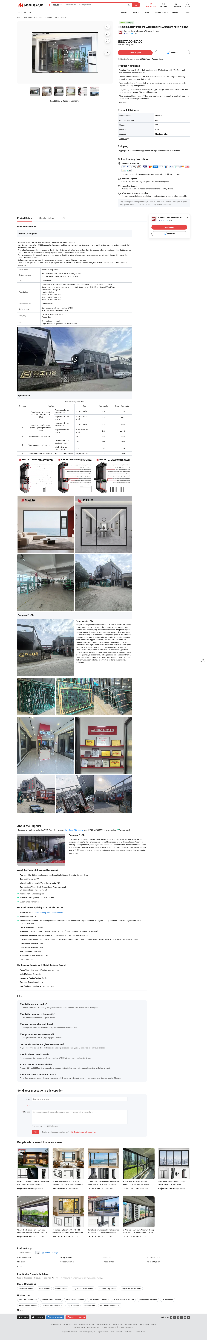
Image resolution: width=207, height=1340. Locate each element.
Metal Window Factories (98, 1300)
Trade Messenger (55, 1317)
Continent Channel (131, 1324)
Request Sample (158, 59)
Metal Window (60, 17)
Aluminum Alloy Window (107, 1288)
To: (29, 1105)
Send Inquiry (135, 53)
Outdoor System (66, 1262)
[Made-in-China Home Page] (30, 4)
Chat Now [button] (174, 53)
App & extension (161, 12)
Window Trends (89, 1305)
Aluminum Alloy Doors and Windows (48, 912)
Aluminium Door (152, 1257)
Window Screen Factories (51, 1300)
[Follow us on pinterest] (185, 1317)
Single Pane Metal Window (131, 1288)
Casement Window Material (52, 1305)
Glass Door (108, 1257)
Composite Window (26, 1288)
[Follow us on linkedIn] (188, 1317)
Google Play (38, 1317)
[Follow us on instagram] (178, 1317)
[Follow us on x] (174, 1317)
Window (50, 17)
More (19, 1310)
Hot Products (55, 1324)
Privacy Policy (140, 1332)
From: (28, 1099)
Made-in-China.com (93, 1327)
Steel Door (21, 1262)
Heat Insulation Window (28, 1305)
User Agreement (116, 1332)
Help (147, 12)
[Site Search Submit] (136, 4)
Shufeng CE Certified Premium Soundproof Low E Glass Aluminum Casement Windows (33, 1184)
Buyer (135, 12)
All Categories (25, 12)
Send (35, 1132)
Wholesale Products (103, 1324)
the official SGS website (74, 830)
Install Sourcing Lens (77, 1317)
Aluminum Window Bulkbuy (110, 1305)
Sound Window (167, 1300)
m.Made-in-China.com (109, 1327)
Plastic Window (44, 1288)
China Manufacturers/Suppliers (84, 1324)
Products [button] (56, 4)
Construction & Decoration (34, 17)
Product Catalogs (51, 1252)
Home (19, 17)
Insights (154, 1324)
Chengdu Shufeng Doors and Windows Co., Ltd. (141, 31)
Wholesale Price (117, 1324)
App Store (23, 1317)
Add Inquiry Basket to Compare (65, 101)
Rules (188, 12)
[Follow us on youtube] (181, 1317)
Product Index (144, 1324)
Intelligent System (153, 1262)
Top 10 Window (73, 1305)
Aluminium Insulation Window (123, 1300)
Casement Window (24, 1257)
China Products (67, 1324)
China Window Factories (28, 1300)
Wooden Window (61, 1288)
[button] (129, 5)
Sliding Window (66, 1257)
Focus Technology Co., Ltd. (87, 1332)
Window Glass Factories (75, 1300)
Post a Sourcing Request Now (83, 1132)
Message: (26, 1112)
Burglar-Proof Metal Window (83, 1288)
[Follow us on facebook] (171, 1317)
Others (19, 1266)
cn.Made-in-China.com (126, 1327)
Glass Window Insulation (148, 1300)
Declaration (128, 1332)
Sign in (187, 6)
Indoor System (109, 1262)
